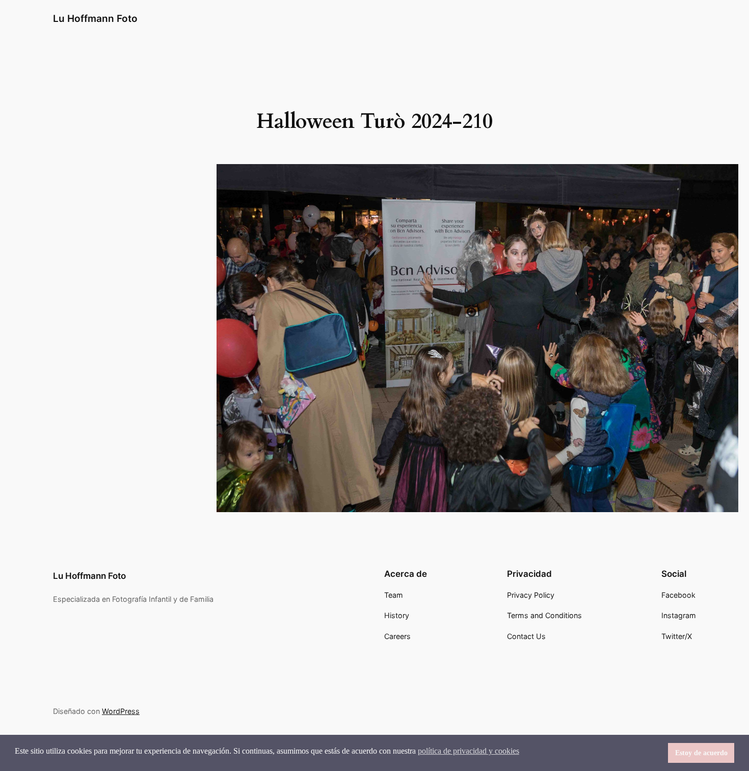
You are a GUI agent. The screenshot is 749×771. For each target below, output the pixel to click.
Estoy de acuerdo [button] (701, 753)
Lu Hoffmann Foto (95, 18)
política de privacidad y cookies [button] (468, 751)
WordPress (121, 711)
